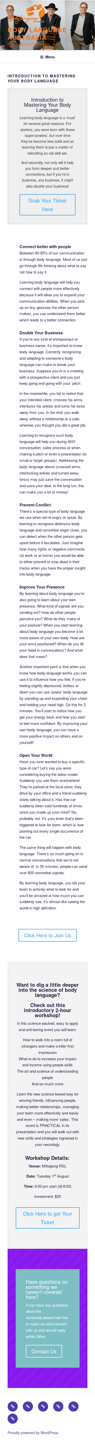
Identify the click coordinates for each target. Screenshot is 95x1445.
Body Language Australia (37, 33)
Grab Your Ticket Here (47, 205)
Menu (50, 56)
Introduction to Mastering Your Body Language (47, 104)
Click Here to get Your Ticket (47, 1218)
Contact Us (43, 1351)
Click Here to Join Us (47, 935)
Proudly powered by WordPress (33, 1432)
